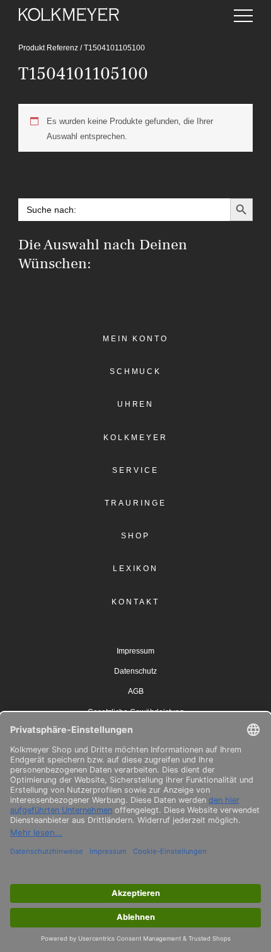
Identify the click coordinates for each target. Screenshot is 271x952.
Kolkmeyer (135, 437)
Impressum (135, 651)
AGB (136, 691)
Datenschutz (135, 671)
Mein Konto (135, 338)
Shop (135, 535)
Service (135, 470)
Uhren (135, 404)
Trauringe (135, 503)
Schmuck (135, 371)
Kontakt (135, 602)
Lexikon (135, 568)
